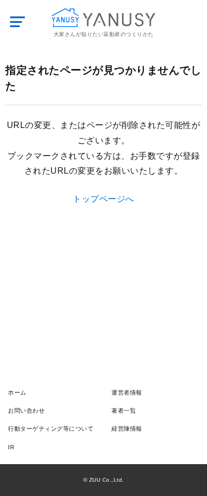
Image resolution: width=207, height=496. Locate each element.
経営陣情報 (126, 428)
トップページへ (103, 198)
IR (11, 447)
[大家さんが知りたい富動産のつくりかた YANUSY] (104, 17)
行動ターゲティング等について (50, 428)
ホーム (17, 392)
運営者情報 (126, 392)
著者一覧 (123, 410)
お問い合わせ (26, 410)
